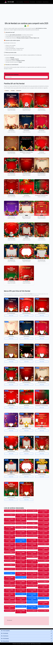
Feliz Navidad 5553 (43, 606)
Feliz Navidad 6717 (43, 544)
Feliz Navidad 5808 (21, 599)
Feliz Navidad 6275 (21, 565)
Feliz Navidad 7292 (32, 523)
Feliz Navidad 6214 (20, 569)
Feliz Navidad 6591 (9, 552)
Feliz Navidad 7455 (43, 519)
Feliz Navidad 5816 (9, 599)
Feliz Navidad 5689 (9, 602)
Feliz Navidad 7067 (9, 532)
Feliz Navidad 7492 (32, 519)
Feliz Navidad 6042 (43, 577)
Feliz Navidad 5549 (9, 610)
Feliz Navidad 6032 (21, 582)
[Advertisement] (26, 13)
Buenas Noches (45, 2)
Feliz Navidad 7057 (21, 532)
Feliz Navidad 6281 (9, 564)
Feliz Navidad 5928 (32, 585)
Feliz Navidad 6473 (10, 557)
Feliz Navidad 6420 (43, 557)
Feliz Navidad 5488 (43, 610)
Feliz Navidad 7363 (9, 523)
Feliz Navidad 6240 (9, 569)
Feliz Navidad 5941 (21, 586)
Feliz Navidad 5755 (43, 598)
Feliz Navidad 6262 (32, 565)
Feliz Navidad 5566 (21, 606)
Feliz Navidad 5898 (21, 590)
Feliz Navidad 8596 (20, 510)
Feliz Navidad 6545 (32, 553)
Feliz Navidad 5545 (21, 611)
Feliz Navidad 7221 (9, 528)
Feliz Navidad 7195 (32, 527)
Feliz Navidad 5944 (9, 585)
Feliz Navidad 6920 (20, 535)
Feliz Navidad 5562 (32, 607)
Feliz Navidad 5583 (9, 607)
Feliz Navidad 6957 (43, 532)
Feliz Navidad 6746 (21, 544)
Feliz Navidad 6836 (21, 540)
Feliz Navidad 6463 (21, 557)
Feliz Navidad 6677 (21, 548)
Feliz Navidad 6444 (32, 556)
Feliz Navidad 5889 (9, 594)
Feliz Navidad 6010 (32, 582)
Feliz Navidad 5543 (32, 610)
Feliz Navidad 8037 (21, 515)
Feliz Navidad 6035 (9, 582)
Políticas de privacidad (36, 643)
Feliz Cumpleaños (20, 2)
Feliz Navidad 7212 (21, 527)
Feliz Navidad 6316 (43, 560)
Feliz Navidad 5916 (43, 586)
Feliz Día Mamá (39, 2)
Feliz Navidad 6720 (32, 544)
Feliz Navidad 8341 (32, 510)
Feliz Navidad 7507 (21, 519)
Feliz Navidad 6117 (43, 574)
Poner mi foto (11, 315)
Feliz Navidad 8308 (43, 511)
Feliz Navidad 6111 (9, 578)
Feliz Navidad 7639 (43, 515)
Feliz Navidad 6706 (9, 549)
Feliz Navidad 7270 (43, 524)
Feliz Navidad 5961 (43, 581)
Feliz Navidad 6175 (9, 573)
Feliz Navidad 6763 (9, 544)
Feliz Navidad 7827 (32, 515)
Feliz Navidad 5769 (32, 599)
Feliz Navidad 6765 (43, 540)
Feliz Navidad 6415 (9, 560)
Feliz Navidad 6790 (32, 540)
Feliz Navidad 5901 (9, 590)
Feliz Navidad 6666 (43, 549)
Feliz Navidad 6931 (9, 536)
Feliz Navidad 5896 (32, 590)
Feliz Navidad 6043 (32, 577)
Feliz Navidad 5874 (21, 594)
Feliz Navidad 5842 (43, 594)
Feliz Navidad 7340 (20, 523)
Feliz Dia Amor (32, 2)
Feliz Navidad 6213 (32, 569)
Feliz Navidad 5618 (43, 603)
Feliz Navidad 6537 (43, 553)
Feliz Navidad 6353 (32, 561)
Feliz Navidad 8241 (9, 514)
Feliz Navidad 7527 (10, 519)
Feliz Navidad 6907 (32, 535)
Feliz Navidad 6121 (32, 574)
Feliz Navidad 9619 (9, 510)
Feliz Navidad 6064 (21, 577)
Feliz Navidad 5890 (43, 590)
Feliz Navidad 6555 (21, 553)
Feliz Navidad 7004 (32, 532)
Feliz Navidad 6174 (21, 574)
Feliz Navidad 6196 (43, 569)
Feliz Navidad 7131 (43, 528)
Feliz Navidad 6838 (9, 540)
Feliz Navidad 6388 (21, 561)
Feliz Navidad (26, 2)
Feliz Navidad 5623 (32, 602)
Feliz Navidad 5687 (20, 602)
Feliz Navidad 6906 (43, 536)
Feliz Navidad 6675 (32, 548)
